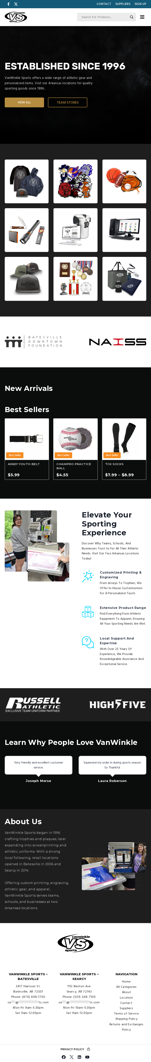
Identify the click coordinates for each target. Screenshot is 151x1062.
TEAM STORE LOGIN (88, 1049)
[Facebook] (64, 1057)
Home (126, 981)
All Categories (126, 987)
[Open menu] (142, 17)
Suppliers (122, 4)
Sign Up (140, 4)
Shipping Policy (126, 1019)
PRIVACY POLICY (72, 1049)
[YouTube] (87, 1057)
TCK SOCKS (114, 464)
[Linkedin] (79, 1057)
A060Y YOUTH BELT (24, 464)
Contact (104, 4)
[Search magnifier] (131, 17)
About (126, 992)
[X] (72, 1057)
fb (8, 4)
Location (126, 997)
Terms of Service (126, 1013)
